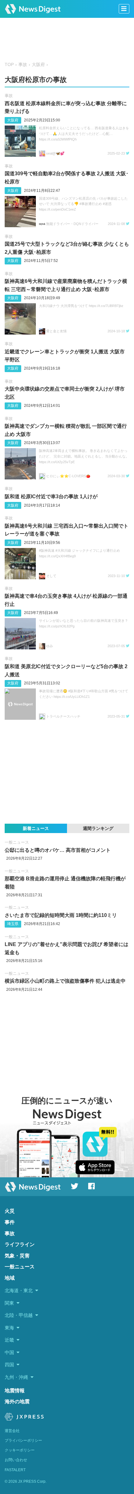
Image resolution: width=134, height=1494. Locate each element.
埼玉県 (12, 924)
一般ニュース (17, 842)
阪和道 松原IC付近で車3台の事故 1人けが (51, 496)
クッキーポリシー (20, 1450)
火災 (10, 1211)
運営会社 (12, 1431)
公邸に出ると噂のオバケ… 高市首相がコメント (58, 850)
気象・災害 (17, 1255)
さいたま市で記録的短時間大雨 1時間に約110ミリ (61, 915)
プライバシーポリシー (23, 1440)
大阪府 (38, 64)
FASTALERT (15, 1470)
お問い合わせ (16, 1460)
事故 (22, 64)
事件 (10, 1222)
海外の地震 (17, 1401)
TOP (9, 64)
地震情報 (15, 1390)
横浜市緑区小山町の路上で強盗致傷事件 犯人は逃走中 (65, 981)
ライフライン (20, 1244)
